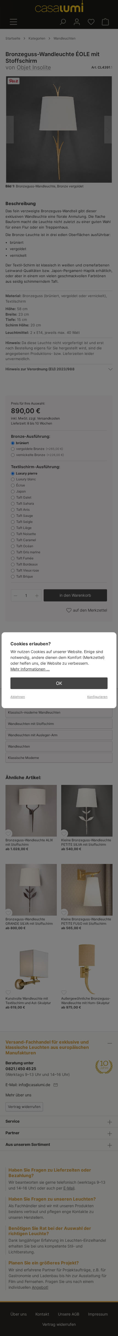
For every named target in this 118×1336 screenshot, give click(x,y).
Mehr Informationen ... (30, 669)
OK (59, 683)
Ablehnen (17, 697)
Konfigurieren (97, 697)
